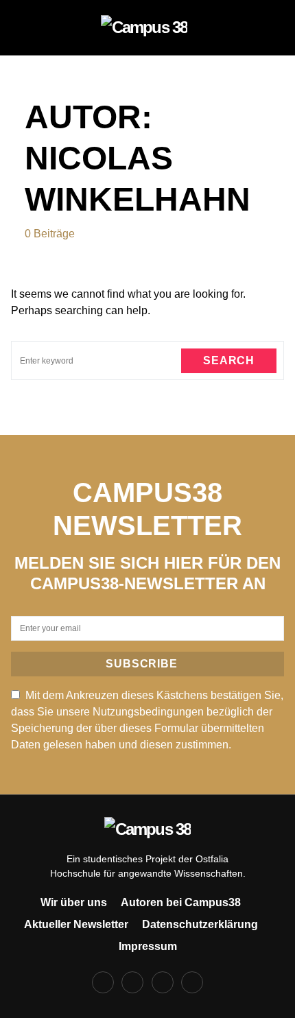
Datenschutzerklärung (200, 924)
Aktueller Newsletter (76, 924)
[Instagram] (132, 982)
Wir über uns (73, 902)
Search (229, 360)
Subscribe (141, 664)
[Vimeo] (192, 982)
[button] (29, 27)
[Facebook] (103, 982)
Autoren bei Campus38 (181, 902)
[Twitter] (163, 982)
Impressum (148, 946)
